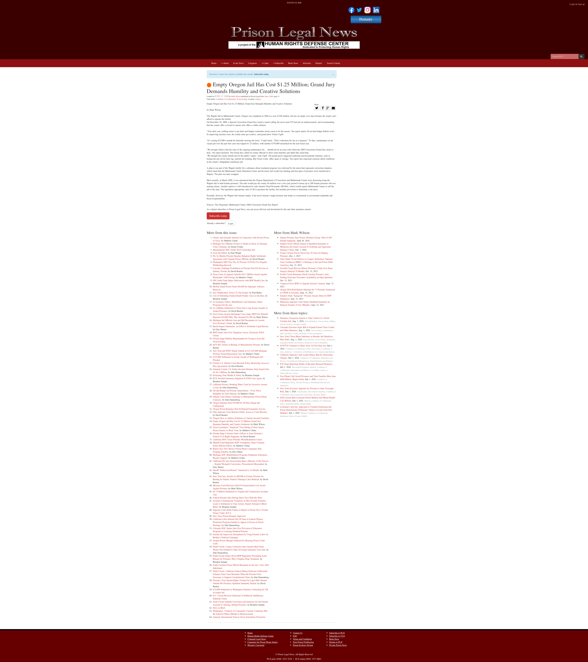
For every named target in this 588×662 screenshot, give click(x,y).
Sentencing (325, 358)
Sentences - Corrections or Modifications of (300, 352)
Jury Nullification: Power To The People (230, 292)
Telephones (284, 385)
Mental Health (305, 404)
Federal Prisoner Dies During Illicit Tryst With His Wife (237, 497)
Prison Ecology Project (303, 645)
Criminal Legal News (256, 639)
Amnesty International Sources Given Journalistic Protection (239, 616)
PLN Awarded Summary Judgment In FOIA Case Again (237, 378)
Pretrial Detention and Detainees (321, 361)
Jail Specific (330, 339)
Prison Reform (308, 339)
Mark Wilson (236, 96)
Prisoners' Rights (319, 394)
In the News (238, 63)
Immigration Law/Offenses (300, 370)
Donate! (318, 63)
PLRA (308, 349)
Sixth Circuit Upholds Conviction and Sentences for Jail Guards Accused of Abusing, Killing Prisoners (240, 603)
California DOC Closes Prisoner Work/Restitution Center (237, 439)
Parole (291, 416)
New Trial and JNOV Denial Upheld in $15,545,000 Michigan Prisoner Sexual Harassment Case (240, 352)
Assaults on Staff (300, 324)
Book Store (293, 63)
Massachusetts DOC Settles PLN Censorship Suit (234, 249)
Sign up (581, 4)
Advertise (307, 63)
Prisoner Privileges (303, 382)
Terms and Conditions (302, 639)
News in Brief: (219, 607)
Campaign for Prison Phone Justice (262, 642)
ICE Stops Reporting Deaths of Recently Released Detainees (306, 363)
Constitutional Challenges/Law (298, 361)
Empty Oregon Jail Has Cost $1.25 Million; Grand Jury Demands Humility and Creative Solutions (237, 423)
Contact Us (297, 632)
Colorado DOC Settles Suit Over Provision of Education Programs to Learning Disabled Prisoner (237, 530)
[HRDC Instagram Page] (367, 9)
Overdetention (328, 330)
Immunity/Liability (292, 404)
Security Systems (286, 324)
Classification (302, 391)
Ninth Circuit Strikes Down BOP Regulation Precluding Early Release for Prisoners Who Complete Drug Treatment (240, 557)
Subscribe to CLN (337, 635)
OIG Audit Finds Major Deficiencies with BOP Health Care (238, 280)
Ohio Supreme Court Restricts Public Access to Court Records (240, 411)
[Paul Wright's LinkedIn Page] (376, 9)
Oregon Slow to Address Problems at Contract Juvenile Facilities (241, 418)
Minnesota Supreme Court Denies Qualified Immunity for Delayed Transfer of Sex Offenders (305, 303)
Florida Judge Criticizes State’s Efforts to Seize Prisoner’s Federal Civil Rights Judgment (238, 435)
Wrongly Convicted (255, 645)
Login (572, 4)
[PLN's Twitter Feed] (359, 9)
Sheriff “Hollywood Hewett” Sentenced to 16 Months (236, 470)
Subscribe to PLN (337, 632)
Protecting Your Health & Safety (227, 375)
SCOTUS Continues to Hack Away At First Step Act (303, 345)
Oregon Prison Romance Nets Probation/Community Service (239, 408)
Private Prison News (338, 645)
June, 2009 (269, 96)
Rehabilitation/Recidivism (320, 382)
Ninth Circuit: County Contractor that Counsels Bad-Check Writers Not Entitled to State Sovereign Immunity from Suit (239, 548)
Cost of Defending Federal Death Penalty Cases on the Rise (238, 295)
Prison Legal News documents (301, 394)
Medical (313, 367)
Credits (295, 333)
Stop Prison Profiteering (303, 642)
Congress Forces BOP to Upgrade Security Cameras (302, 283)
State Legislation (286, 333)
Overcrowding (242, 99)
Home (214, 63)
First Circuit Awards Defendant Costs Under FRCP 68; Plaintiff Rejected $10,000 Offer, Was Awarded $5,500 (240, 316)
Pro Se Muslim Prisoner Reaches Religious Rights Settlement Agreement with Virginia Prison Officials (239, 257)
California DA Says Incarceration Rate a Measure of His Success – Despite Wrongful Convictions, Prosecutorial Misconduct (240, 462)
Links (265, 63)
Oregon (258, 99)
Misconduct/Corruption (300, 367)
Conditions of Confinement (226, 99)
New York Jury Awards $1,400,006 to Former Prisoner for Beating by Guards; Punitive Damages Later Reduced (238, 478)
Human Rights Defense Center (260, 635)
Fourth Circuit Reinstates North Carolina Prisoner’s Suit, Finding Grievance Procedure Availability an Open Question (306, 276)
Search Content (333, 63)
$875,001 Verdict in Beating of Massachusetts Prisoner (236, 344)
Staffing (332, 321)
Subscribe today (261, 74)
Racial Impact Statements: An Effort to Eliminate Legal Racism (240, 326)
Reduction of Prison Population (311, 333)
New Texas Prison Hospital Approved (229, 516)
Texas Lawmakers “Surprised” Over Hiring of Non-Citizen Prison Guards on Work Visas (238, 429)
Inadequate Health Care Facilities (291, 342)
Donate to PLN (335, 642)
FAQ (295, 635)
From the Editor (220, 252)
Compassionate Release (325, 352)
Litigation (252, 63)
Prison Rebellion (311, 321)
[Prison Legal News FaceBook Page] (351, 9)
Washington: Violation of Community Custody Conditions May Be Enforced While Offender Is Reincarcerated (240, 612)
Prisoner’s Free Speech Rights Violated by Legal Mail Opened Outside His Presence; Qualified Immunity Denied (240, 582)
